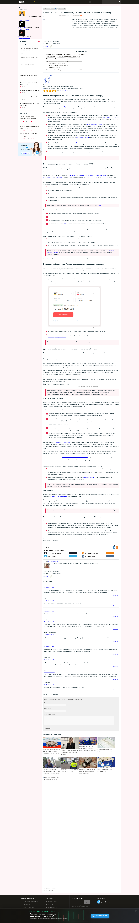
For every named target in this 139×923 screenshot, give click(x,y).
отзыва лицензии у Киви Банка (57, 337)
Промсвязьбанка (101, 175)
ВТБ (70, 175)
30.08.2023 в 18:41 (49, 647)
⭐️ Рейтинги (37, 2)
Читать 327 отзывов (65, 91)
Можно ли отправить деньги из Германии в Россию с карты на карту (65, 54)
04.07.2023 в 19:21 (49, 611)
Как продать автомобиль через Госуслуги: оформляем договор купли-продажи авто (87, 771)
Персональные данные (28, 907)
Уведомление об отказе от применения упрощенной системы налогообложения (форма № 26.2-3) (29, 126)
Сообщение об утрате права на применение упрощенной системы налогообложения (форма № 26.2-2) (28, 118)
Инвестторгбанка (59, 177)
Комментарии (77, 15)
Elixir (19, 36)
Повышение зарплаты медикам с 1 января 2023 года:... (28, 83)
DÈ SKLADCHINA (22, 27)
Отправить (87, 901)
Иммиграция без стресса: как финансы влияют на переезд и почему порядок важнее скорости (87, 748)
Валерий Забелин (64, 15)
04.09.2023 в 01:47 (49, 672)
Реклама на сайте (82, 2)
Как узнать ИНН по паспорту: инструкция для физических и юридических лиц (105, 769)
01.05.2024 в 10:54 (49, 684)
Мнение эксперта (52, 907)
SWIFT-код (67, 224)
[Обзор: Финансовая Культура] (22, 13)
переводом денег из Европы (60, 107)
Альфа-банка (81, 175)
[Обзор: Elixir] (22, 32)
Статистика (50, 904)
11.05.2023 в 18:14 (49, 600)
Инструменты (51, 2)
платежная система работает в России (70, 143)
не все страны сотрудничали (94, 124)
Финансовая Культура (23, 17)
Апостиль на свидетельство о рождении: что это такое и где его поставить (106, 751)
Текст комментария (49, 714)
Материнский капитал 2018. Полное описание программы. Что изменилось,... (29, 76)
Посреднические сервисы (57, 63)
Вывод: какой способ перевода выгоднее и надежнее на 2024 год (65, 70)
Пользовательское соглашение (30, 901)
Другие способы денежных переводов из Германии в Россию (64, 61)
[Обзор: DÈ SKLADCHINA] (22, 24)
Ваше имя (47, 703)
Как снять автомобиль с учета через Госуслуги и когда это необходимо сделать (50, 888)
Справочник (60, 2)
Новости (29, 2)
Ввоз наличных (54, 67)
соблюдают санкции (88, 477)
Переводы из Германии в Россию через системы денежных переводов (66, 59)
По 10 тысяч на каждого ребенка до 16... (30, 90)
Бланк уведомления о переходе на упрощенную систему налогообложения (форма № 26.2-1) (29, 135)
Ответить (115, 595)
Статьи (44, 2)
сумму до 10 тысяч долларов (58, 496)
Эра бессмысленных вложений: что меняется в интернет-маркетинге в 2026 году (69, 752)
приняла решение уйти (82, 137)
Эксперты (67, 2)
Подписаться (73, 553)
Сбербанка (74, 175)
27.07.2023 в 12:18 (49, 622)
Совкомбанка (47, 177)
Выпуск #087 (53, 16)
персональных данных (84, 906)
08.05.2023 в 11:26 (49, 588)
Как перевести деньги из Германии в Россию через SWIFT (63, 56)
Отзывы (26, 20)
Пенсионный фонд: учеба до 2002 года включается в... (29, 104)
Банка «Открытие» (91, 175)
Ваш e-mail (47, 709)
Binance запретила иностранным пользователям (75, 457)
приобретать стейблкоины (63, 442)
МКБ (52, 177)
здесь (99, 205)
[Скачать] (24, 122)
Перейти (45, 46)
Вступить (110, 553)
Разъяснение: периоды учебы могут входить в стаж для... (28, 96)
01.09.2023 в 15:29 (49, 659)
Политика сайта (26, 904)
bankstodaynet (25, 153)
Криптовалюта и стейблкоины (58, 65)
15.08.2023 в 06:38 (49, 634)
